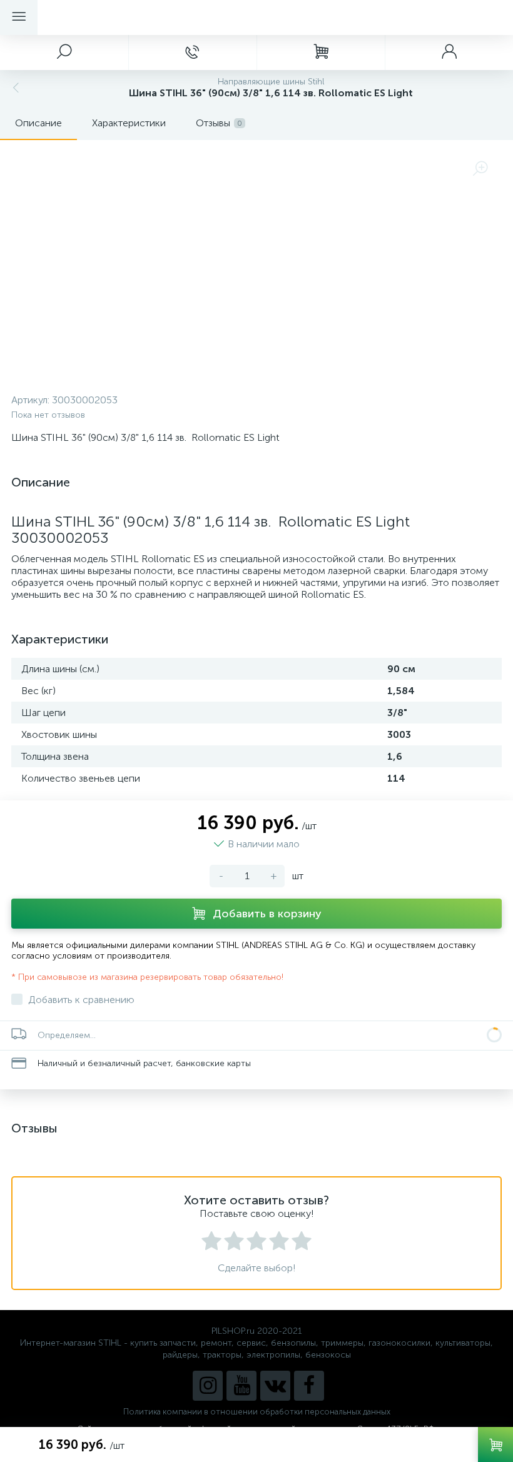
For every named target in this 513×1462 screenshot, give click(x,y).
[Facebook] (309, 1386)
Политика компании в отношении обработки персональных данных (256, 1411)
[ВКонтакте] (275, 1386)
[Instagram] (208, 1386)
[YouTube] (241, 1386)
